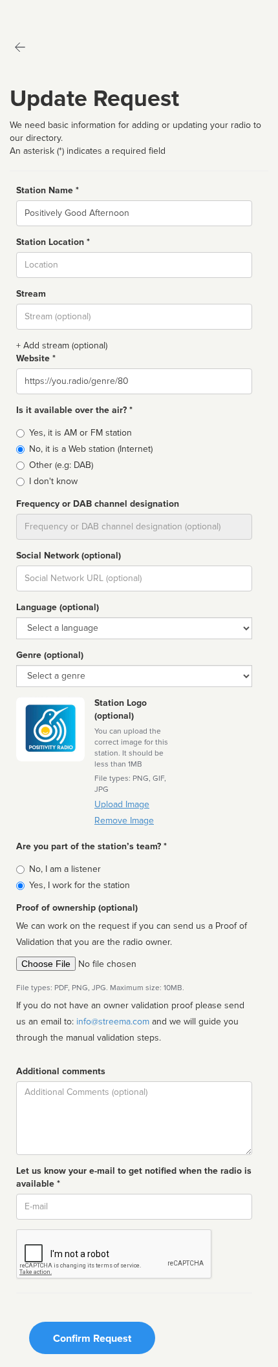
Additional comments (60, 1071)
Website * (36, 358)
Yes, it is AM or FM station (80, 432)
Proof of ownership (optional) (77, 907)
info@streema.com (112, 1021)
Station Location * (53, 242)
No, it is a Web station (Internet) (91, 448)
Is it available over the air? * (74, 410)
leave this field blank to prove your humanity (49, 13)
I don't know (53, 481)
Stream (31, 293)
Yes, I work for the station (79, 885)
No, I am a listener (65, 869)
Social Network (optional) (68, 555)
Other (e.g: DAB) (61, 465)
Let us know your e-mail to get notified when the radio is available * (133, 1177)
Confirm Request (92, 1338)
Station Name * (47, 190)
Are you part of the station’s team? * (91, 846)
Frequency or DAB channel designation (97, 503)
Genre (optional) (49, 655)
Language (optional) (57, 607)
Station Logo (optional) (120, 709)
